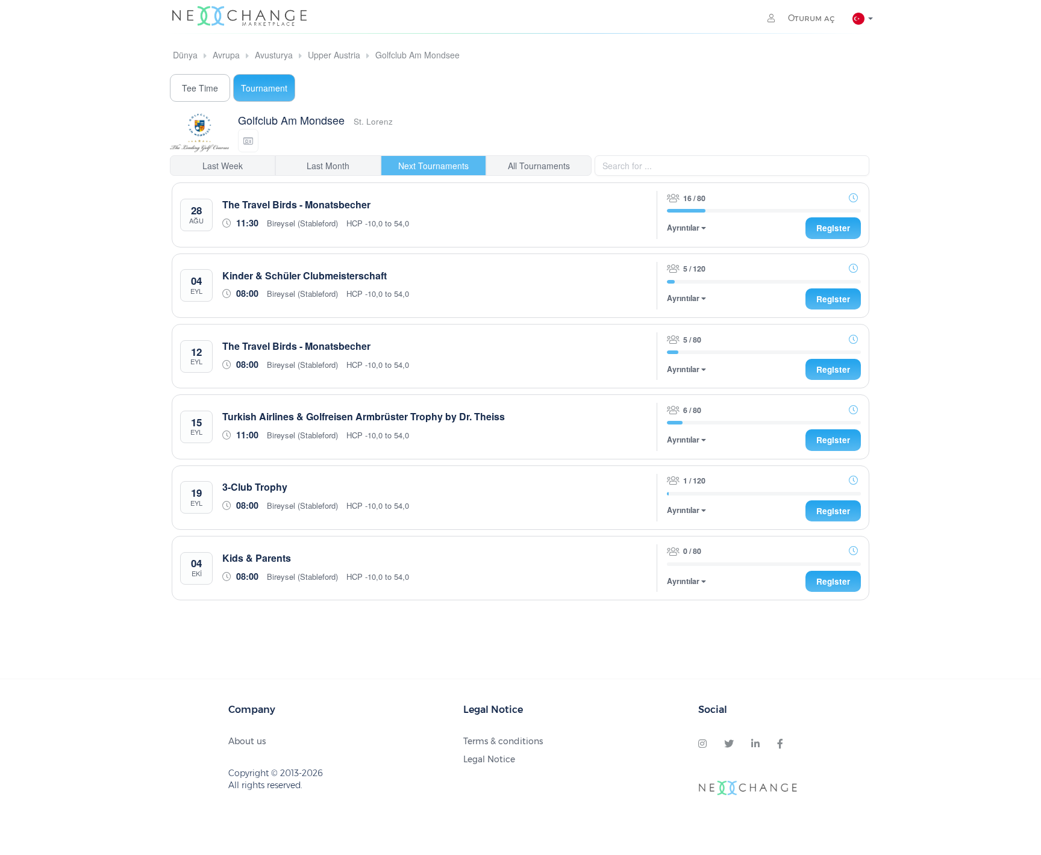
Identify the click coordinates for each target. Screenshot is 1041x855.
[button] (248, 140)
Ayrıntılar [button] (684, 228)
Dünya (185, 55)
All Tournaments (539, 166)
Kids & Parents (256, 558)
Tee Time (200, 88)
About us (247, 741)
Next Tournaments (433, 166)
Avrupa (226, 55)
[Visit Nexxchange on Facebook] (780, 744)
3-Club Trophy (254, 487)
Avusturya (274, 55)
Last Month (328, 166)
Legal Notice (489, 759)
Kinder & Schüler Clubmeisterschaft (304, 275)
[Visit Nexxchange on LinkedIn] (755, 744)
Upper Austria (334, 55)
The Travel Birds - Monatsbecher (296, 204)
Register (833, 228)
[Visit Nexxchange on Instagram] (702, 744)
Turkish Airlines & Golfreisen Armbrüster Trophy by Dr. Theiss (363, 416)
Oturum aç (810, 18)
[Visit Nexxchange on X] (729, 744)
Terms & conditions (503, 741)
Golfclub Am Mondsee (417, 55)
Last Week (222, 166)
